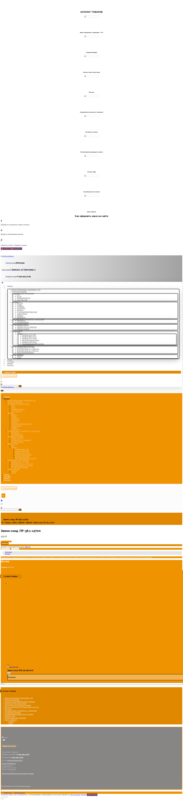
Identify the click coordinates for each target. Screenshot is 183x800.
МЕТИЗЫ (8, 709)
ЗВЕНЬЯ (27, 547)
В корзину (5, 543)
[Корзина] (1, 381)
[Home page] (2, 522)
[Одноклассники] (2, 740)
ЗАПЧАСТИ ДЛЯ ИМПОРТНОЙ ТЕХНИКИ (20, 702)
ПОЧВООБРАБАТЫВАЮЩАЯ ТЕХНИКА (19, 714)
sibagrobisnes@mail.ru (15, 760)
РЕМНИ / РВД (10, 716)
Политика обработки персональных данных (18, 773)
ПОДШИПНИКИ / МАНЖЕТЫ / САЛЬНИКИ (21, 711)
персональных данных (78, 795)
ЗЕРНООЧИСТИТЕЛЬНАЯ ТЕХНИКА (18, 705)
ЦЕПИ (10, 723)
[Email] (4, 740)
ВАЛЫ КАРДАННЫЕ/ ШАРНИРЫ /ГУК (19, 698)
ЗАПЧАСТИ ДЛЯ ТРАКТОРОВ (15, 704)
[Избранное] (1, 379)
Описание (8, 552)
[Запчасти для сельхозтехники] (7, 256)
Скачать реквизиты (9, 764)
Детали (7, 554)
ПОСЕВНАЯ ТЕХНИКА (13, 713)
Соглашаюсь (92, 795)
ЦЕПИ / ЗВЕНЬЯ (11, 720)
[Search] (20, 386)
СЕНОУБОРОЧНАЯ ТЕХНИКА (15, 718)
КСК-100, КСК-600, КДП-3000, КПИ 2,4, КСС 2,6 (22, 707)
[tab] (93, 552)
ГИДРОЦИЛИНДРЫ (12, 700)
